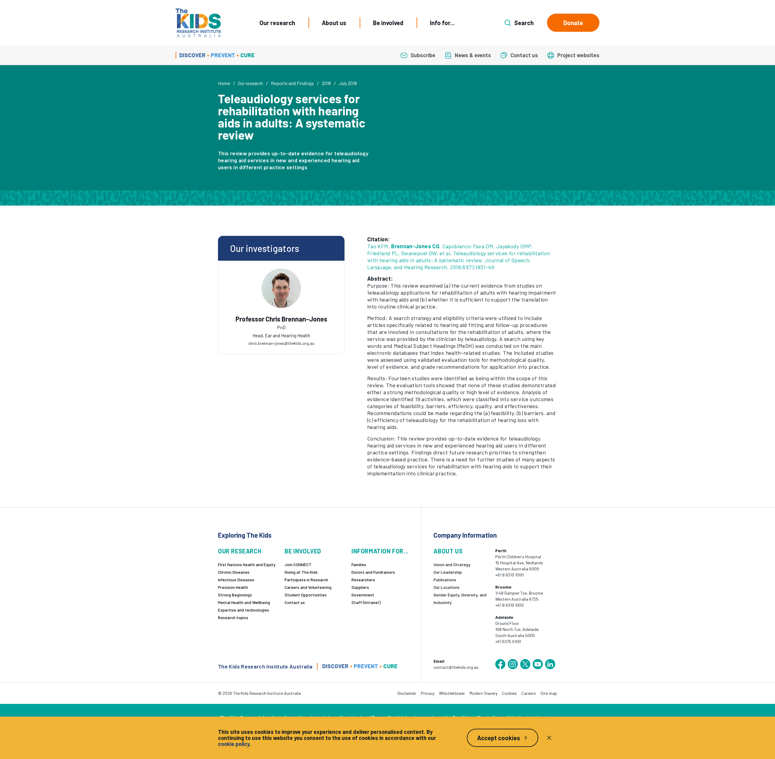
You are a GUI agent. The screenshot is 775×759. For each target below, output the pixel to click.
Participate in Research (306, 579)
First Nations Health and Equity (246, 564)
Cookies (509, 693)
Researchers (363, 579)
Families (358, 564)
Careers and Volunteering (308, 587)
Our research (277, 22)
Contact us (295, 602)
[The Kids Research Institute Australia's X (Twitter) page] (525, 664)
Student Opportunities (306, 594)
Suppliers (360, 587)
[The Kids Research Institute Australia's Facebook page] (500, 664)
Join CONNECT (298, 564)
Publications (445, 579)
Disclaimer (406, 693)
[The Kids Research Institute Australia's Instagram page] (513, 664)
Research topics (233, 617)
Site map (548, 693)
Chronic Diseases (233, 572)
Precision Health (233, 587)
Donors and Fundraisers (373, 572)
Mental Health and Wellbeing (244, 602)
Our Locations (447, 587)
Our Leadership (448, 572)
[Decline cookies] (549, 738)
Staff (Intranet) (366, 602)
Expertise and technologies (243, 609)
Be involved (388, 22)
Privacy (427, 693)
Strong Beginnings (235, 594)
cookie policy (233, 744)
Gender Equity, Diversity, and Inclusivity (460, 598)
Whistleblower (452, 693)
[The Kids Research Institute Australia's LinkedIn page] (550, 664)
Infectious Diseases (236, 579)
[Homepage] (198, 22)
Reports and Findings (292, 83)
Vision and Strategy (452, 564)
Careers (528, 693)
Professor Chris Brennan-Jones (281, 318)
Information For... (380, 551)
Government (362, 594)
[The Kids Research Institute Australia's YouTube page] (538, 664)
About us (334, 22)
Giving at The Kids (301, 572)
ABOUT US (448, 551)
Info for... (442, 22)
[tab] (281, 325)
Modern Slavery (483, 693)
